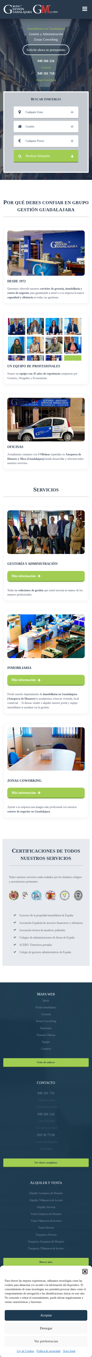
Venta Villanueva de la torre (46, 1220)
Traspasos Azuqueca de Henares (46, 1241)
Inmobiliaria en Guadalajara (46, 28)
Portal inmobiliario (46, 1007)
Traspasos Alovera (46, 1234)
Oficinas (15, 447)
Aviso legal (69, 1351)
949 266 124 (46, 61)
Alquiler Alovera (46, 1207)
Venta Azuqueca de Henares (46, 1214)
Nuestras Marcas (46, 1035)
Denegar (46, 1328)
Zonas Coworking (46, 39)
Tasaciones (46, 1028)
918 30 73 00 (46, 1135)
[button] (85, 1271)
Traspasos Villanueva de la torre (46, 1248)
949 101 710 (46, 73)
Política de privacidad (48, 1351)
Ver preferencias (46, 1341)
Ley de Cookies (25, 1351)
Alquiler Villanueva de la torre (46, 1200)
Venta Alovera (46, 1227)
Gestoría (46, 67)
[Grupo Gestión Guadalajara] (17, 9)
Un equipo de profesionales (33, 366)
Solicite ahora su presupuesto (46, 50)
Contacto (46, 1048)
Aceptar (46, 1315)
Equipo (46, 1042)
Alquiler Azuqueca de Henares (46, 1193)
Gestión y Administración (46, 34)
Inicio (46, 1000)
